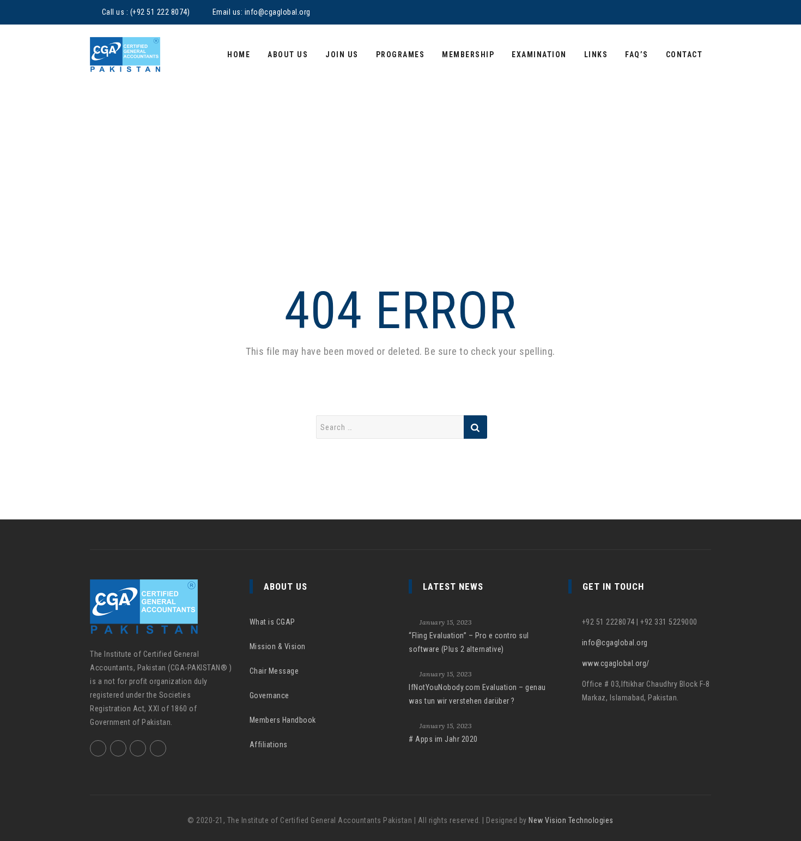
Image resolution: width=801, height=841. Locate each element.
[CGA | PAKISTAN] (125, 54)
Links (596, 54)
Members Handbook (283, 720)
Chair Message (274, 671)
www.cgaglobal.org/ (616, 663)
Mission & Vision (278, 646)
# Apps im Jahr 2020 (443, 739)
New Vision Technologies (571, 820)
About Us (288, 54)
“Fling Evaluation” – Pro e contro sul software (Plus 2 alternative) (469, 642)
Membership (468, 54)
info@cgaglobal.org (278, 12)
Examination (539, 54)
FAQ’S (636, 54)
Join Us (342, 54)
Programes (400, 54)
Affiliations (269, 744)
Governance (269, 695)
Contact (684, 54)
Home (238, 54)
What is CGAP (272, 622)
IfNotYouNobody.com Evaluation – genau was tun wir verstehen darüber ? (477, 694)
